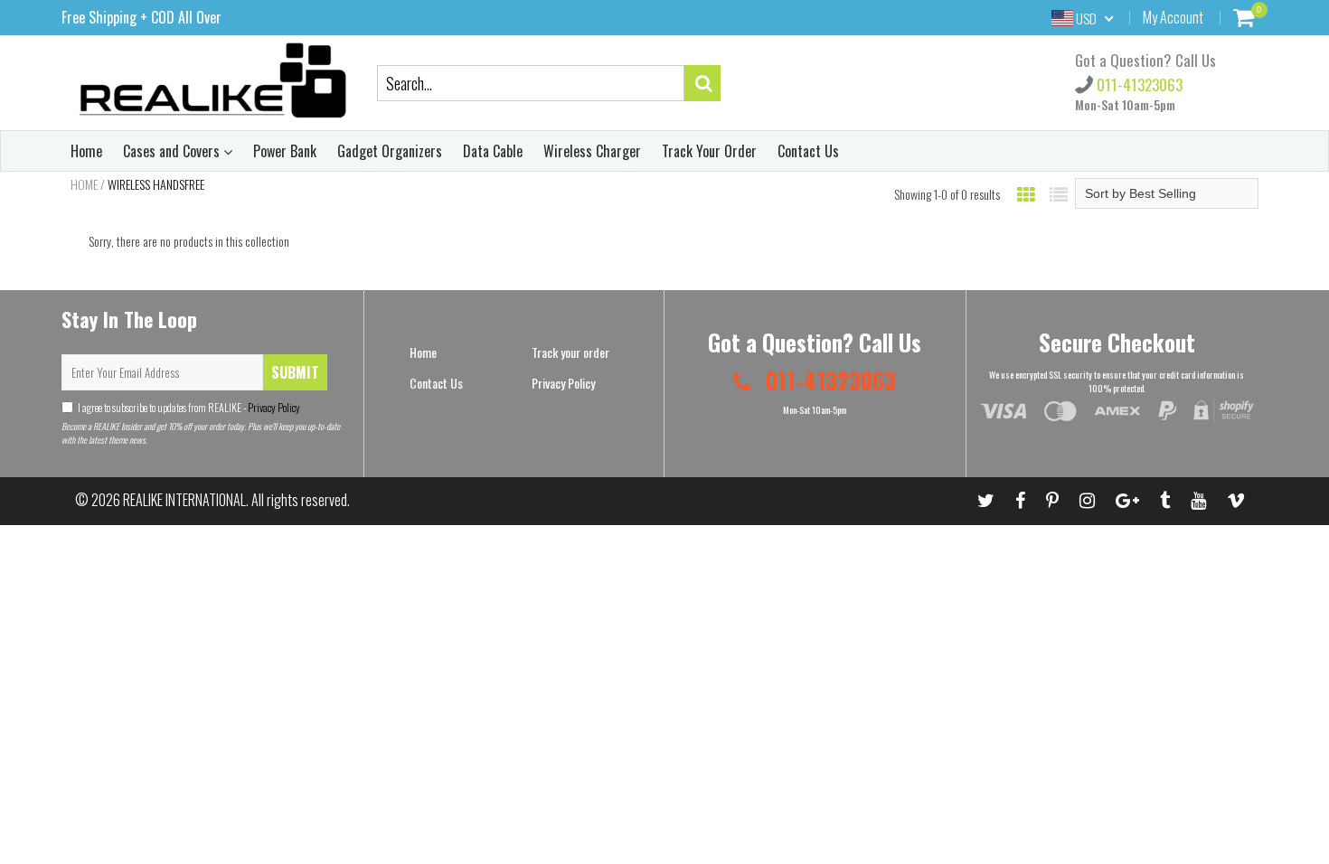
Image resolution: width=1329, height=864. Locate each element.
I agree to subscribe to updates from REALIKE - (189, 407)
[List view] (1058, 193)
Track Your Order (709, 151)
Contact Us (808, 151)
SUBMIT (295, 372)
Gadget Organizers (389, 151)
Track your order (570, 352)
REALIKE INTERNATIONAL (184, 500)
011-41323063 (1138, 84)
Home (86, 151)
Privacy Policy (273, 407)
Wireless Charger (592, 151)
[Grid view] (1026, 193)
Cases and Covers (173, 151)
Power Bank (284, 151)
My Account (1173, 17)
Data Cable (493, 151)
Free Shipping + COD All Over (141, 17)
